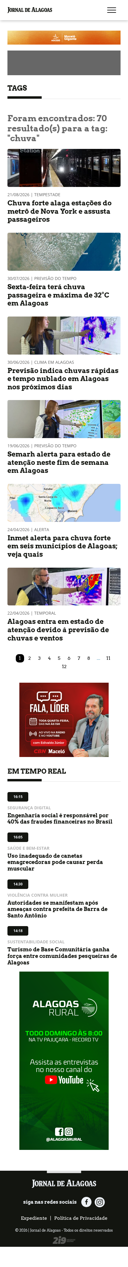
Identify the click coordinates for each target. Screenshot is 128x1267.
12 (64, 666)
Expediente (34, 1218)
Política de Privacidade (80, 1218)
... (98, 658)
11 (108, 658)
